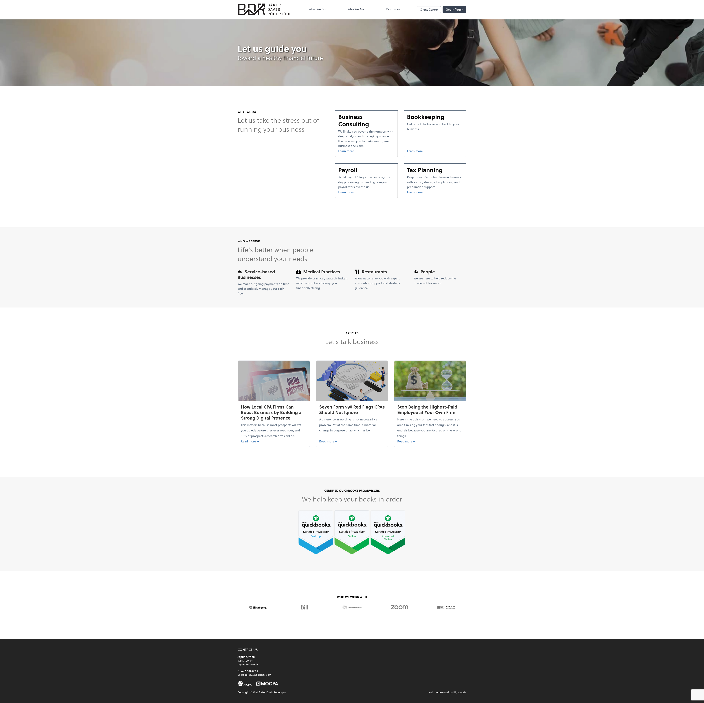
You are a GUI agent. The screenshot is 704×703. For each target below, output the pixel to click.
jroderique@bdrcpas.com (256, 675)
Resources (393, 9)
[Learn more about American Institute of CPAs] (245, 683)
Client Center (429, 9)
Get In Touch (454, 9)
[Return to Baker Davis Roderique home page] (265, 9)
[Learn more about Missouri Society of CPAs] (267, 683)
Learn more (364, 151)
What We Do (317, 9)
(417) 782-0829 (249, 671)
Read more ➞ (274, 441)
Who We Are (356, 9)
